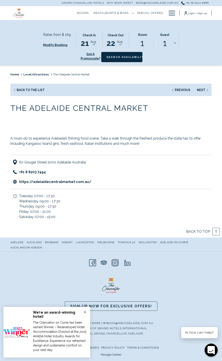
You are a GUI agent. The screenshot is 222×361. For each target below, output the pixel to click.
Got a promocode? (90, 56)
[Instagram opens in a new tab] (115, 262)
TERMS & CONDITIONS (143, 347)
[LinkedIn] (127, 262)
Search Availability (124, 57)
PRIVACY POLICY (113, 347)
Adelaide (16, 242)
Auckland (34, 242)
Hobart (67, 242)
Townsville (126, 242)
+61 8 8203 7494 (32, 172)
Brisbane (51, 242)
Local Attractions (36, 74)
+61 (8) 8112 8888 (197, 2)
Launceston (85, 242)
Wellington (148, 242)
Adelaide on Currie (174, 242)
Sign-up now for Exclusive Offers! (111, 306)
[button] (89, 39)
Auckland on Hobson (26, 247)
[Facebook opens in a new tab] (92, 262)
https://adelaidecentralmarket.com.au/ (55, 182)
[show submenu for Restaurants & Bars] (133, 13)
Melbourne (105, 242)
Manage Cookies (111, 354)
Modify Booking (55, 45)
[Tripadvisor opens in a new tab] (103, 262)
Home (14, 74)
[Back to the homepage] (19, 13)
